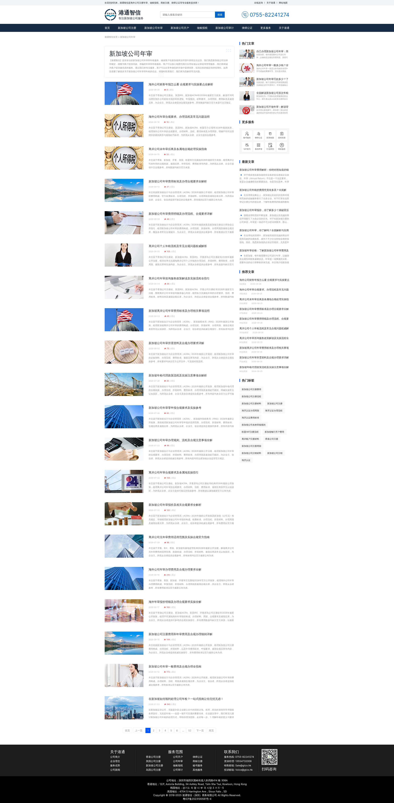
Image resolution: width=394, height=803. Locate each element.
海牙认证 (246, 460)
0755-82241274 (269, 15)
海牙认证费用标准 (250, 417)
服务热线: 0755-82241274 (239, 756)
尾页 (211, 730)
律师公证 (247, 27)
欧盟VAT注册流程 (250, 431)
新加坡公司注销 (274, 453)
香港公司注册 (271, 439)
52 (189, 730)
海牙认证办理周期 (250, 410)
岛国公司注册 (153, 769)
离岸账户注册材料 (250, 439)
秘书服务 (198, 765)
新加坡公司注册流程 (251, 396)
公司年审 (178, 761)
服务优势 (115, 765)
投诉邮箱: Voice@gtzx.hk (238, 769)
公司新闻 (115, 769)
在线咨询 (258, 2)
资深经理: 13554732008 (238, 761)
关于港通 (271, 2)
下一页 (200, 730)
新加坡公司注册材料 (251, 403)
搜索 (219, 14)
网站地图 (283, 2)
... (183, 730)
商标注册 (198, 761)
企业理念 (115, 761)
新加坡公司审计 (224, 27)
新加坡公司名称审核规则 (253, 424)
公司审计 (178, 769)
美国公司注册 (153, 761)
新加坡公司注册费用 (251, 389)
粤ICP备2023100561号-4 (197, 798)
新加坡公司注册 (127, 27)
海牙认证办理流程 (273, 410)
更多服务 (265, 27)
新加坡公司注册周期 (251, 446)
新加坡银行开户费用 (274, 431)
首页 (107, 27)
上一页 (138, 730)
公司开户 (178, 756)
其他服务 (198, 769)
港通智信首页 (111, 37)
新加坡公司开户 (180, 27)
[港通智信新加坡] (110, 14)
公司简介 (115, 756)
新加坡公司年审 (153, 27)
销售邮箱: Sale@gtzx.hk (237, 765)
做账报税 (202, 27)
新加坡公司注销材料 (251, 453)
